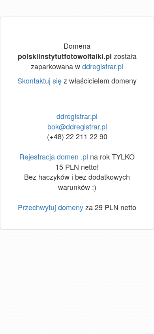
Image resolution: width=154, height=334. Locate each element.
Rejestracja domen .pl (53, 156)
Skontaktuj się (39, 80)
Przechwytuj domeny (50, 207)
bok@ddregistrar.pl (77, 126)
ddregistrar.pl (102, 66)
